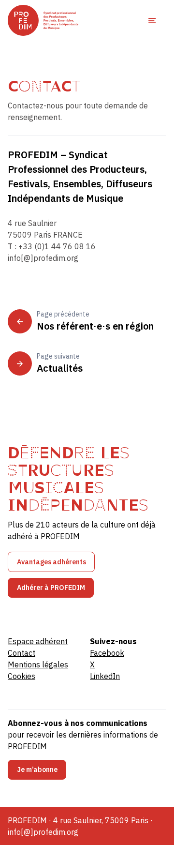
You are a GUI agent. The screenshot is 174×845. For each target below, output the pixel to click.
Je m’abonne (37, 769)
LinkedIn (105, 676)
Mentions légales (38, 664)
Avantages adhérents (51, 562)
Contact (21, 653)
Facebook (107, 653)
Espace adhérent (38, 641)
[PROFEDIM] (43, 20)
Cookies (21, 676)
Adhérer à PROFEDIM (51, 587)
